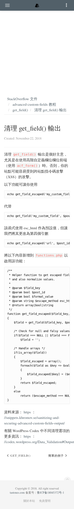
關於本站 (29, 501)
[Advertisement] (37, 49)
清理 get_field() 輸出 (50, 109)
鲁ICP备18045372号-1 (50, 492)
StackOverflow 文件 (22, 98)
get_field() (20, 109)
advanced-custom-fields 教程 (34, 104)
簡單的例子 (56, 455)
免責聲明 (45, 501)
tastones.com (17, 492)
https (27, 411)
